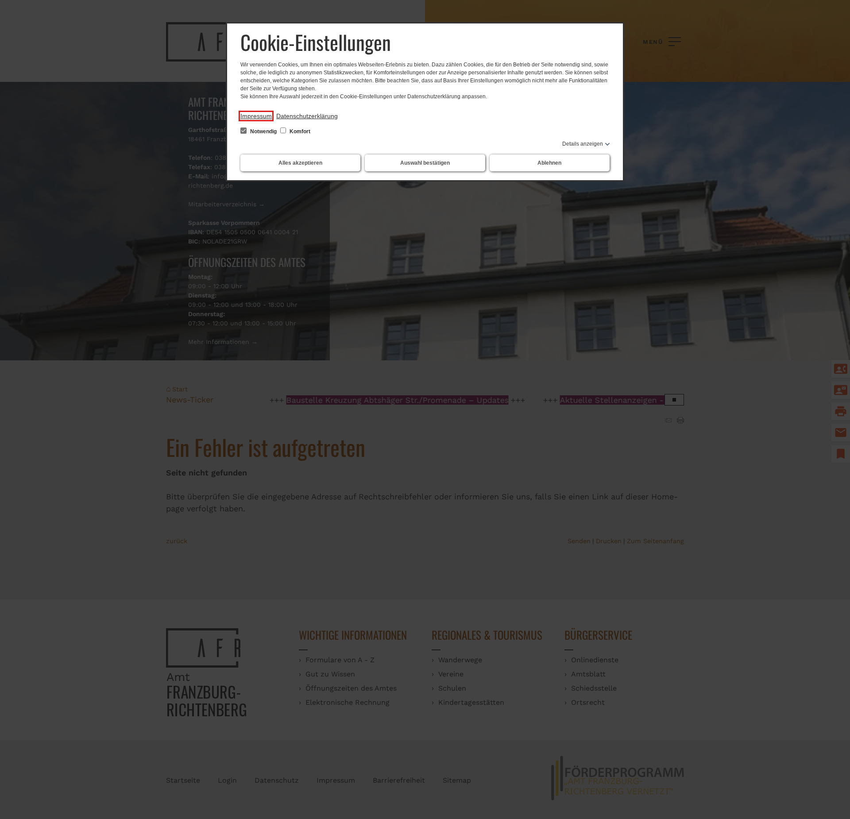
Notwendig (263, 131)
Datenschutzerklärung (307, 116)
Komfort (299, 131)
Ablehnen (549, 163)
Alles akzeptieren (300, 163)
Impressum (256, 116)
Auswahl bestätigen (425, 163)
